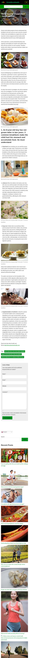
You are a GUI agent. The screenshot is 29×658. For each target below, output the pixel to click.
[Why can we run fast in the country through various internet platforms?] (14, 554)
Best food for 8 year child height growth (14, 351)
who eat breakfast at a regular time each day (12, 357)
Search (2, 436)
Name (4, 374)
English (5, 432)
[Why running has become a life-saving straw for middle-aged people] (12, 636)
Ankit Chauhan (6, 20)
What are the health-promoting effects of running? (12, 633)
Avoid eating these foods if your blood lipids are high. (13, 543)
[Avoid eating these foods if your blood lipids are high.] (14, 533)
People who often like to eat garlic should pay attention (14, 589)
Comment (5, 392)
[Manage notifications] (3, 655)
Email (4, 380)
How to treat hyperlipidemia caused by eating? (12, 523)
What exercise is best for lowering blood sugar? (12, 487)
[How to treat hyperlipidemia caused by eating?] (14, 514)
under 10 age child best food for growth (11, 354)
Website (4, 386)
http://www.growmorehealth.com (12, 345)
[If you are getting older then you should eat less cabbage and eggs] (14, 455)
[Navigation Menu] (26, 2)
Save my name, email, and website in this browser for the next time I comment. (14, 413)
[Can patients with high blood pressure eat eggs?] (11, 496)
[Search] (21, 6)
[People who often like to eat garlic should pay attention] (14, 578)
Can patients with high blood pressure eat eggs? (12, 504)
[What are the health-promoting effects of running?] (14, 612)
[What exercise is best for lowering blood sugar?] (14, 476)
